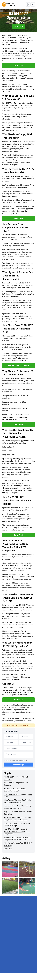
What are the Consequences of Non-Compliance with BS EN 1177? (17, 838)
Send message (18, 764)
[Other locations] (28, 4)
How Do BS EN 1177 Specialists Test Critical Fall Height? (17, 824)
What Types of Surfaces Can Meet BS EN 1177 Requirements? (17, 801)
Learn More (18, 424)
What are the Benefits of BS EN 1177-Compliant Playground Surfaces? (17, 818)
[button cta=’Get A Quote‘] (18, 365)
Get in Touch (18, 66)
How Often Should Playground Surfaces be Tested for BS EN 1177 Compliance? (16, 831)
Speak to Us (18, 218)
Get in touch (18, 27)
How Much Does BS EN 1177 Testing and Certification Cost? (17, 807)
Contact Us (18, 700)
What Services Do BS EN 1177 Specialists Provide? (15, 789)
